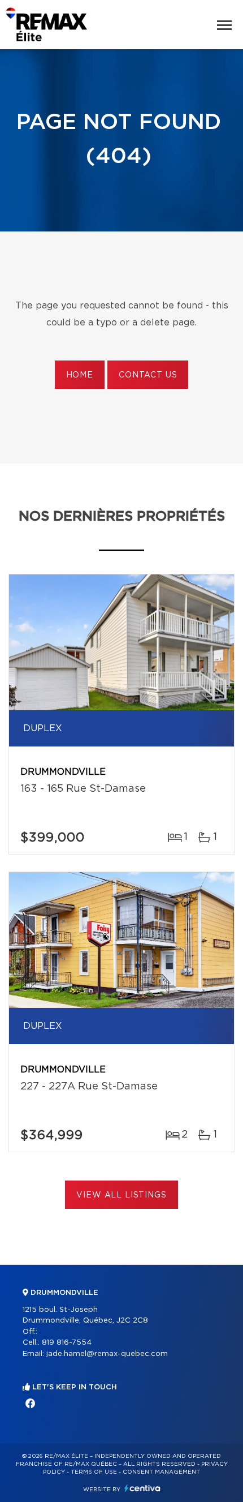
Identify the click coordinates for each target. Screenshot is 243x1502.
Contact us (148, 375)
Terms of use (94, 1472)
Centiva (142, 1488)
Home (79, 375)
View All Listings (121, 1195)
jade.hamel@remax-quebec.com (107, 1354)
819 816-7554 (67, 1342)
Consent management (161, 1472)
